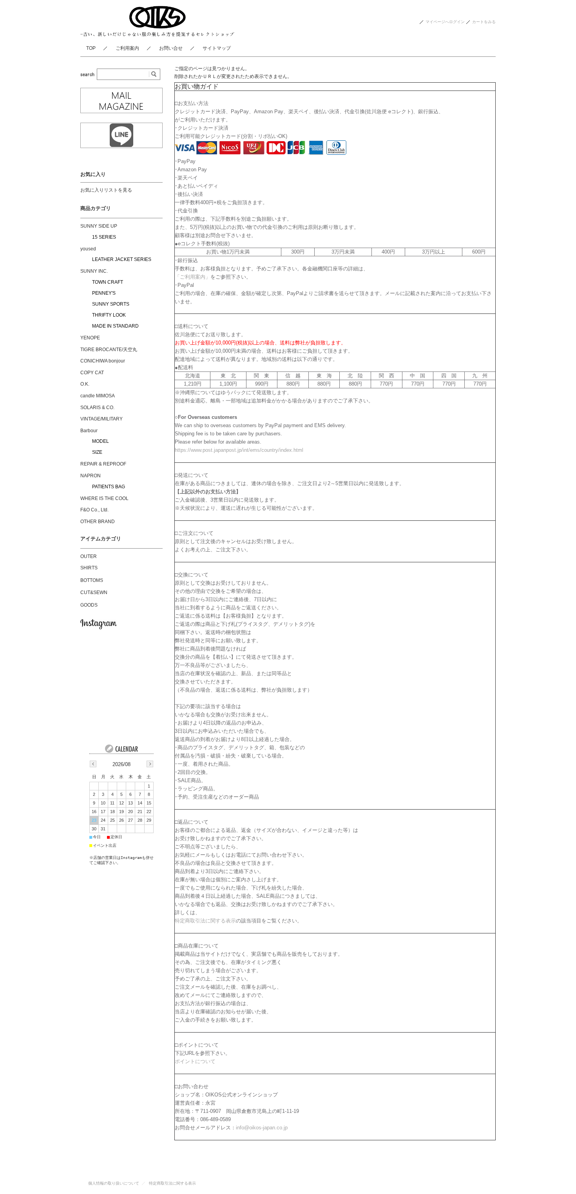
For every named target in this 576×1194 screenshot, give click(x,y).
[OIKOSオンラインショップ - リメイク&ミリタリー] (157, 34)
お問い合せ (171, 48)
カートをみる (484, 22)
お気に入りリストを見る (106, 190)
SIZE (97, 452)
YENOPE (90, 338)
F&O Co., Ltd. (94, 510)
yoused (88, 249)
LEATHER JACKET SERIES (121, 259)
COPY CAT (92, 372)
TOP (91, 48)
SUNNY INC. (94, 271)
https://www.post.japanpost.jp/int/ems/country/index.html (239, 450)
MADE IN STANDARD (115, 326)
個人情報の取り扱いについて (113, 1183)
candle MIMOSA (97, 396)
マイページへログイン (445, 22)
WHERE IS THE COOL (104, 498)
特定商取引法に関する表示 (205, 921)
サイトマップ (217, 48)
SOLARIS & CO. (97, 407)
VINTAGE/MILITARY (101, 419)
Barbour (89, 430)
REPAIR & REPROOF (103, 464)
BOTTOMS (91, 580)
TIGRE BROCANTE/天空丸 (108, 349)
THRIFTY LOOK (109, 315)
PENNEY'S (104, 293)
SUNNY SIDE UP (98, 226)
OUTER (88, 556)
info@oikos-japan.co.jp (262, 1128)
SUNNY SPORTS (110, 304)
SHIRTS (89, 568)
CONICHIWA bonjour (102, 361)
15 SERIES (104, 237)
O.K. (84, 384)
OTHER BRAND (97, 521)
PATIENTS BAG (108, 486)
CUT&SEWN (93, 592)
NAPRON (90, 475)
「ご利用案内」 (192, 277)
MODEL (100, 441)
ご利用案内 (127, 48)
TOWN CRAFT (107, 282)
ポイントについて (195, 1061)
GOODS (89, 605)
